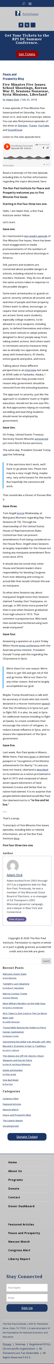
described (42, 769)
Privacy (7, 1344)
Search (46, 961)
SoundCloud (15, 130)
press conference (29, 645)
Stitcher (22, 125)
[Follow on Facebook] (21, 25)
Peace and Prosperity (24, 1233)
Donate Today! (27, 1137)
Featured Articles (12, 1104)
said (5, 454)
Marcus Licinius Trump (15, 993)
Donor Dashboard (21, 1206)
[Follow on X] (27, 25)
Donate (13, 1188)
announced (41, 439)
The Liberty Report (13, 1120)
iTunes (33, 125)
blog (16, 838)
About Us (15, 1171)
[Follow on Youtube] (33, 25)
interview (30, 370)
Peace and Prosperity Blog (17, 1114)
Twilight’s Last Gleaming (16, 983)
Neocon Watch (10, 1109)
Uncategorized (11, 1125)
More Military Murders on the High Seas (24, 1003)
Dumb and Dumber (13, 1070)
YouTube (43, 125)
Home (12, 1162)
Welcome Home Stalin (15, 973)
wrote (20, 513)
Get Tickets (27, 54)
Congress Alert (11, 1098)
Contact (14, 1197)
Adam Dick (12, 99)
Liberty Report (19, 1259)
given (32, 756)
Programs (15, 1180)
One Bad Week (10, 1079)
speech (46, 703)
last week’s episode (35, 236)
